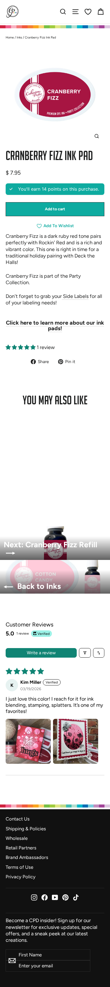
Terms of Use (19, 867)
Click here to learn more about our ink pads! (55, 325)
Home (10, 37)
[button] (21, 347)
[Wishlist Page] (88, 12)
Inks (19, 37)
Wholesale (17, 838)
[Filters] (85, 653)
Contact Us (18, 819)
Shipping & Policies (26, 828)
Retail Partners (21, 848)
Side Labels (75, 296)
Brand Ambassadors (27, 857)
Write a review (41, 652)
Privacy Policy (21, 876)
